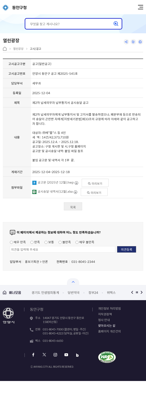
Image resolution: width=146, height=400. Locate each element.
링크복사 (133, 42)
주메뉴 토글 (140, 7)
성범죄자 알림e (112, 292)
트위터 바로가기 (44, 355)
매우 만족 (19, 242)
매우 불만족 (86, 242)
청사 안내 (104, 319)
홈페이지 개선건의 (109, 331)
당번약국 (51, 292)
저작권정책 (105, 314)
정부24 (70, 292)
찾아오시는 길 (106, 325)
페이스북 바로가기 (33, 355)
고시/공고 (35, 49)
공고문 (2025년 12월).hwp (56, 182)
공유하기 (126, 42)
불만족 (66, 242)
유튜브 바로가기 (66, 355)
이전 (132, 292)
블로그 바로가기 (77, 355)
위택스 (88, 292)
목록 (73, 207)
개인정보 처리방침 (109, 308)
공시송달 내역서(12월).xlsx (55, 191)
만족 (36, 242)
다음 (141, 292)
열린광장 (18, 49)
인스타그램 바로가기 (55, 355)
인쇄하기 (140, 42)
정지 (137, 292)
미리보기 (96, 183)
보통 (51, 242)
